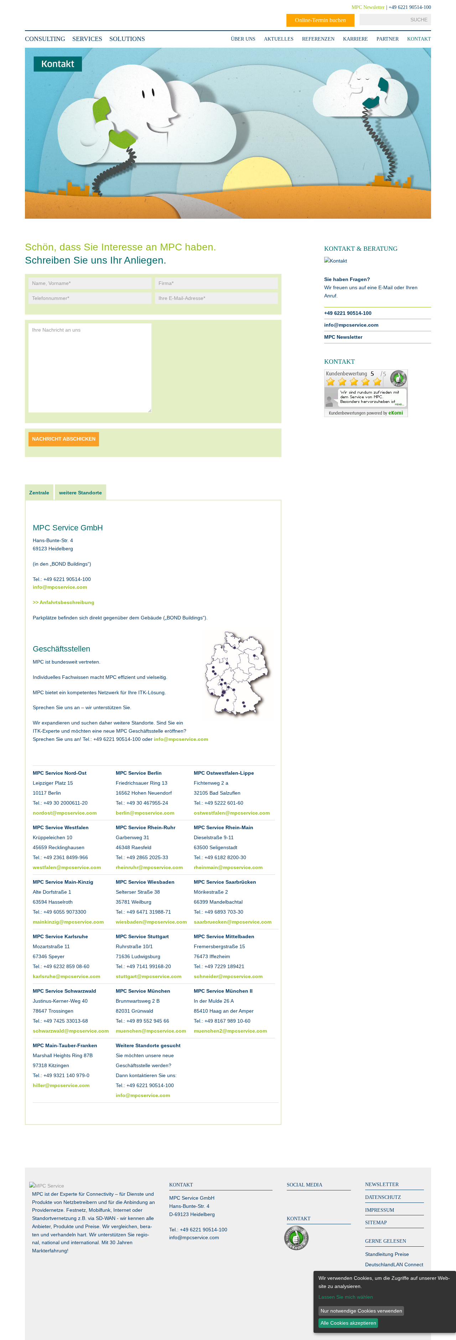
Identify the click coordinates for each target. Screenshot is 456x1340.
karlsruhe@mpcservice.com (66, 976)
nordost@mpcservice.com (65, 813)
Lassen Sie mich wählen (345, 1297)
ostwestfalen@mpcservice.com (232, 813)
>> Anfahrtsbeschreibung (63, 602)
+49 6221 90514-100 (348, 313)
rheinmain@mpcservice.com (228, 867)
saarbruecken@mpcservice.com (232, 922)
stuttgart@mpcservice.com (148, 976)
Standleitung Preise (387, 1254)
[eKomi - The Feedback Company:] (298, 1249)
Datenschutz (383, 1197)
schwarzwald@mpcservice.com (71, 1031)
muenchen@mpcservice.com (151, 1031)
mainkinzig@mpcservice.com (68, 922)
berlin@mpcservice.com (145, 813)
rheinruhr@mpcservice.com (149, 867)
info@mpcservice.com (60, 587)
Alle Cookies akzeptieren (348, 1323)
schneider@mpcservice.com (228, 976)
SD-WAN (105, 1218)
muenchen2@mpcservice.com (230, 1031)
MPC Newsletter (368, 7)
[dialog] (385, 1302)
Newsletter (382, 1184)
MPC (53, 15)
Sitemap (376, 1222)
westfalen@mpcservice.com (67, 867)
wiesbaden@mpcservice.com (151, 922)
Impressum (379, 1210)
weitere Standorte (80, 492)
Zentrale (39, 492)
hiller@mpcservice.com (61, 1085)
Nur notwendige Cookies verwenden (361, 1311)
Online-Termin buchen (320, 20)
